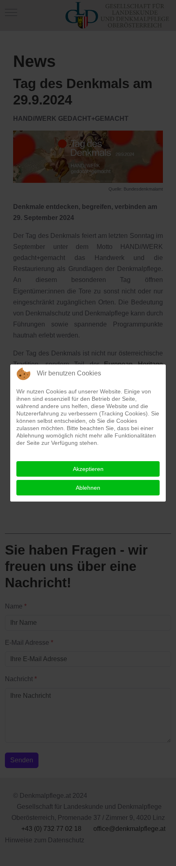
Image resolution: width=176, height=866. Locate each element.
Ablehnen (88, 487)
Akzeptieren (88, 469)
